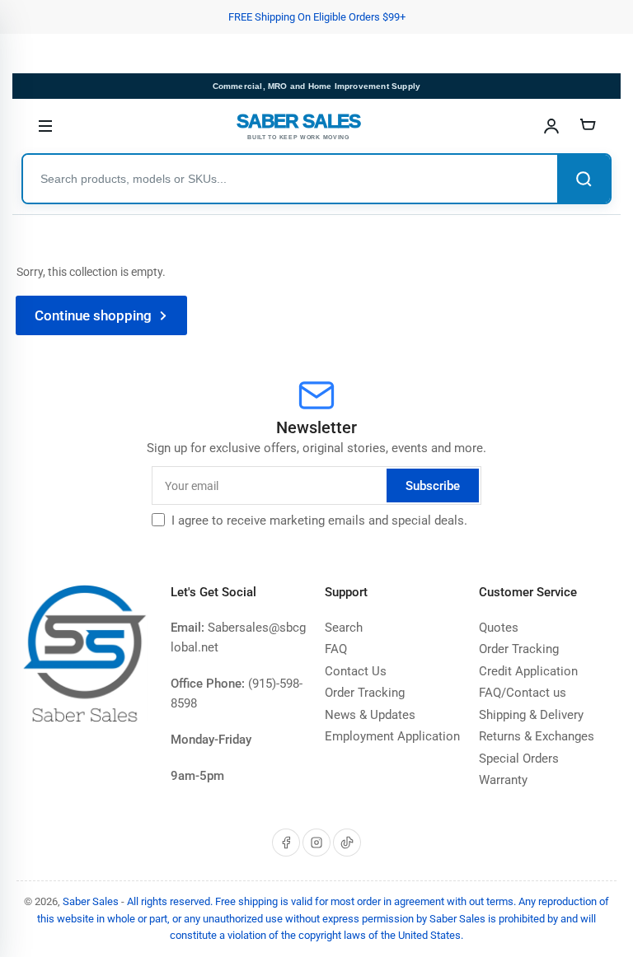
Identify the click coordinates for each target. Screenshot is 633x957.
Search (344, 627)
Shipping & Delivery (531, 714)
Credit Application (528, 671)
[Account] (551, 126)
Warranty (503, 780)
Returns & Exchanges (536, 736)
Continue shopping (93, 315)
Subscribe (433, 485)
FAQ (336, 649)
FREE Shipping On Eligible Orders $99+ (317, 17)
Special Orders (519, 758)
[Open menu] (45, 126)
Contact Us (356, 671)
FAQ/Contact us (522, 692)
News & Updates (370, 714)
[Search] (583, 179)
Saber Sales (91, 901)
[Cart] (588, 126)
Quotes (498, 627)
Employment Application (392, 736)
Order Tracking (365, 692)
